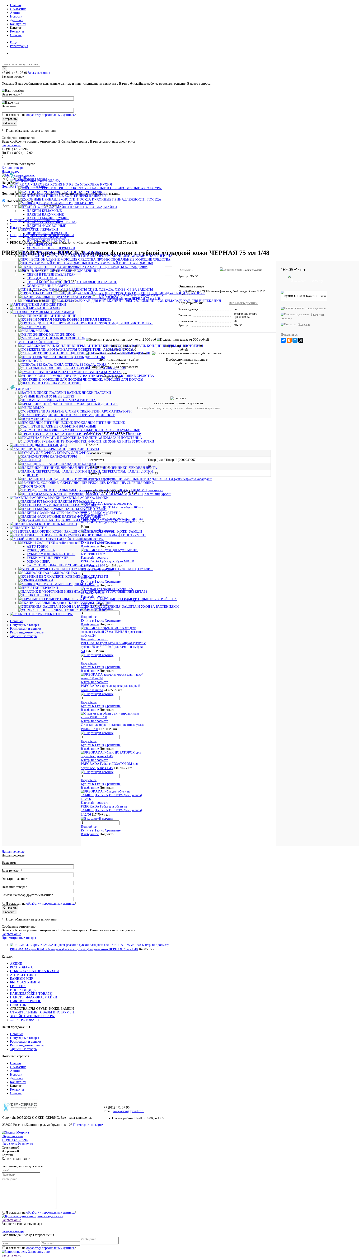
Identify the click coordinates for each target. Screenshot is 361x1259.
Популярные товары (24, 625)
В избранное (90, 670)
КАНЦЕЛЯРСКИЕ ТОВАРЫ (31, 993)
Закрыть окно (11, 145)
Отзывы (16, 35)
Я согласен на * (41, 1212)
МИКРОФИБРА (38, 561)
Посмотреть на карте (88, 1124)
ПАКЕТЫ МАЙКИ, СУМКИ (48, 218)
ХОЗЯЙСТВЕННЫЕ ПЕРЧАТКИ (51, 248)
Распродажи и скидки (25, 628)
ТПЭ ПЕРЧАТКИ (39, 244)
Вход (13, 42)
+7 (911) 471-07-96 (15, 1140)
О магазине (18, 9)
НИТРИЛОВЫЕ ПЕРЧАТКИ (48, 240)
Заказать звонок (39, 72)
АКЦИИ (16, 963)
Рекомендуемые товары (27, 632)
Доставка (16, 20)
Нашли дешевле (13, 851)
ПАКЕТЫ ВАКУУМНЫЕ (45, 214)
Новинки (16, 621)
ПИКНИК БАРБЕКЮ (25, 1001)
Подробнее (89, 663)
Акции (15, 12)
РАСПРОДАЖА (21, 967)
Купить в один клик (48, 1216)
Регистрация (19, 46)
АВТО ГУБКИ (37, 546)
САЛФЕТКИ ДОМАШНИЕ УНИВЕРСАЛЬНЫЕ (62, 565)
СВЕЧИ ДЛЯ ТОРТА (42, 278)
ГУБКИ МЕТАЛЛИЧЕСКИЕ (47, 557)
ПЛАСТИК (18, 1005)
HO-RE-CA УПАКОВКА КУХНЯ (34, 971)
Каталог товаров (13, 167)
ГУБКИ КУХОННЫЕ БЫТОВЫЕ (51, 554)
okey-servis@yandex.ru (128, 1111)
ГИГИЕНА (18, 986)
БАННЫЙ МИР (21, 978)
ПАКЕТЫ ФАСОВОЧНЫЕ (46, 225)
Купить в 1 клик (92, 667)
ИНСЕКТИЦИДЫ (23, 990)
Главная (15, 5)
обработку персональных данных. (50, 115)
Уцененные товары (23, 636)
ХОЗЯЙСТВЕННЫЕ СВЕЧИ (48, 285)
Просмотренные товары (19, 937)
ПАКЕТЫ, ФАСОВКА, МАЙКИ (33, 997)
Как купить (18, 24)
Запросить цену (39, 1251)
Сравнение (113, 667)
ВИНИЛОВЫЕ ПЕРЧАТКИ (47, 233)
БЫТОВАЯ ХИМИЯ (25, 982)
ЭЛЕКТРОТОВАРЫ (24, 1020)
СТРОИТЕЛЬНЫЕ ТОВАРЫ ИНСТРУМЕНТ (43, 1012)
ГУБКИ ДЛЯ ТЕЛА (41, 550)
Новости (16, 16)
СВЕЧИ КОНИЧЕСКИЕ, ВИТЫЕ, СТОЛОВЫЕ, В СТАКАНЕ (72, 282)
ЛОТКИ (32, 475)
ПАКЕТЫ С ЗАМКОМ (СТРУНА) (51, 222)
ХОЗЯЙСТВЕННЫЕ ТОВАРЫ (32, 1016)
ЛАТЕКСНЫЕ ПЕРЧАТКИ (46, 237)
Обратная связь (12, 1136)
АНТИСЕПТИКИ (23, 975)
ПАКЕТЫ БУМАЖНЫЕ (44, 210)
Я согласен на (41, 115)
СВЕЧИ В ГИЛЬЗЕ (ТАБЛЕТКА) (51, 274)
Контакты (17, 31)
